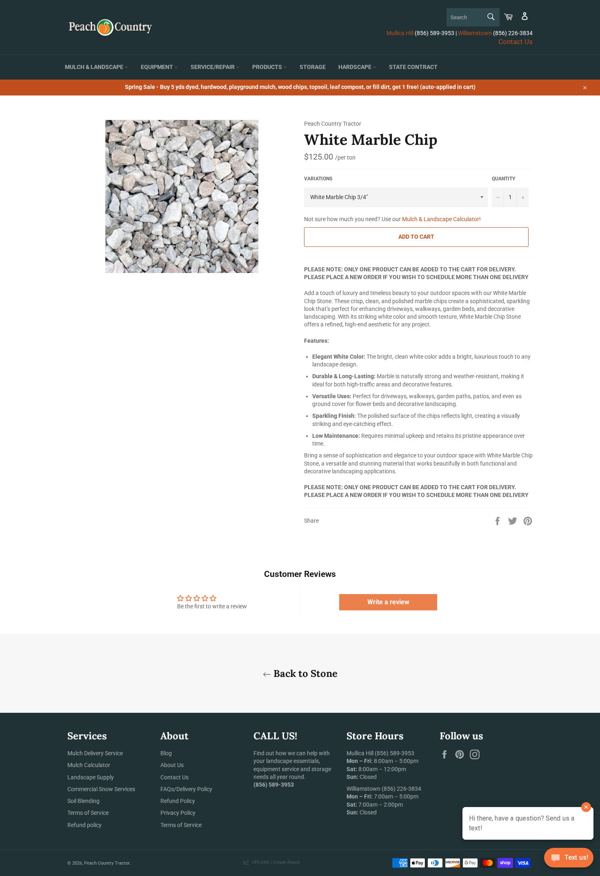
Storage (313, 67)
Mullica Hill (400, 33)
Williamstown (475, 33)
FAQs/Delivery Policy (186, 789)
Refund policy (84, 825)
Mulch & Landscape (94, 67)
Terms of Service (88, 812)
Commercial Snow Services (101, 789)
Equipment (157, 67)
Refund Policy (177, 801)
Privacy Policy (178, 812)
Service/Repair (213, 67)
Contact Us (515, 42)
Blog (166, 753)
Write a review (388, 602)
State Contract (413, 67)
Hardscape (355, 67)
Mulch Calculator (88, 765)
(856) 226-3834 (401, 788)
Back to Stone (304, 673)
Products (267, 67)
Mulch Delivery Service (95, 753)
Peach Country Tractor (106, 863)
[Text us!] (569, 859)
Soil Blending (83, 801)
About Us (172, 765)
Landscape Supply (90, 777)
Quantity (503, 179)
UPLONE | (275, 862)
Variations (318, 179)
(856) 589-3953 (394, 753)
